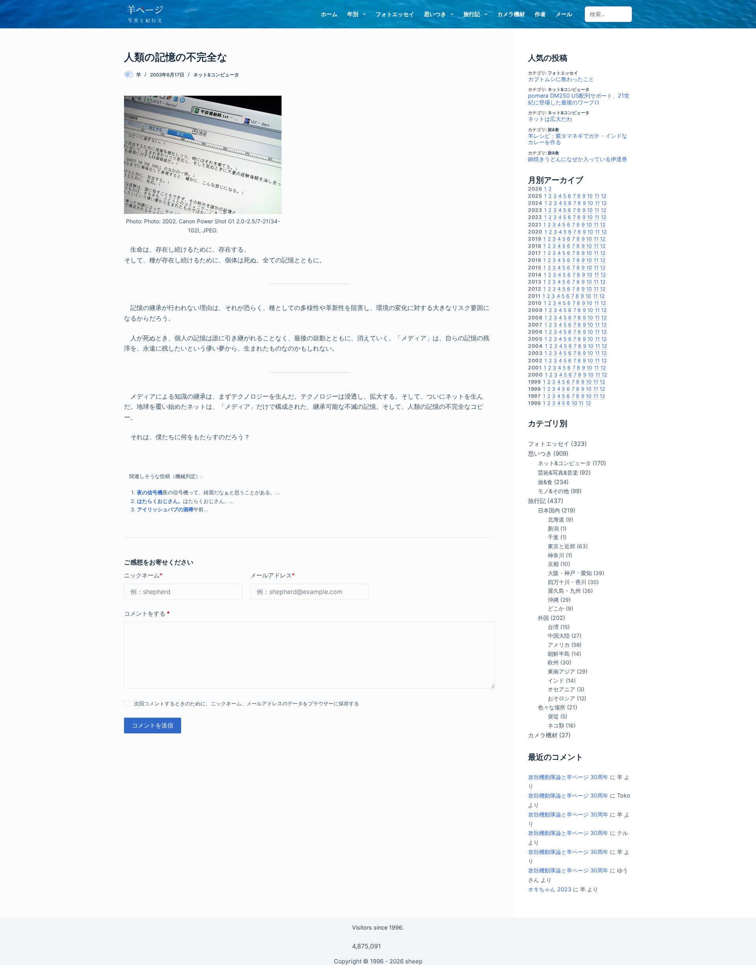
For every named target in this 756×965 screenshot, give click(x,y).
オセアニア (561, 689)
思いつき (435, 14)
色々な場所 (551, 707)
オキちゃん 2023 (549, 889)
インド (556, 680)
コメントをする (147, 613)
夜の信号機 (150, 492)
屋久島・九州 (564, 591)
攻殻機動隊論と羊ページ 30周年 (568, 777)
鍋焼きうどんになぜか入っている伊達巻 (577, 159)
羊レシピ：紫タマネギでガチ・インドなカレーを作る (577, 139)
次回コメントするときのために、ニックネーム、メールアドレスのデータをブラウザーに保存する (246, 703)
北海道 (556, 519)
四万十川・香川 (567, 582)
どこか (556, 608)
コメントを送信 (152, 725)
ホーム (329, 14)
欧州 (553, 662)
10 (590, 196)
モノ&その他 (553, 491)
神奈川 (556, 555)
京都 (553, 564)
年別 (352, 14)
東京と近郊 (561, 546)
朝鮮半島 (559, 654)
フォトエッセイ (395, 14)
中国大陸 (559, 636)
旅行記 (471, 14)
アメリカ (559, 645)
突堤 (553, 716)
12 (603, 196)
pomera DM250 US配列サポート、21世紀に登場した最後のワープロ (579, 99)
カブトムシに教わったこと (561, 79)
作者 (540, 14)
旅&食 (553, 129)
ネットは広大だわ (550, 119)
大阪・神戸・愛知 (570, 573)
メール (564, 14)
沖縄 (553, 600)
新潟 (553, 528)
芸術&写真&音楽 (558, 472)
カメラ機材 (511, 14)
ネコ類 (556, 725)
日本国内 (549, 510)
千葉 (553, 537)
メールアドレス (272, 575)
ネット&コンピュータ (216, 75)
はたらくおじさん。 (160, 501)
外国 (543, 617)
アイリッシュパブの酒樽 (165, 509)
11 (597, 196)
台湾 (553, 627)
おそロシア (561, 698)
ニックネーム (143, 575)
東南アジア (561, 671)
